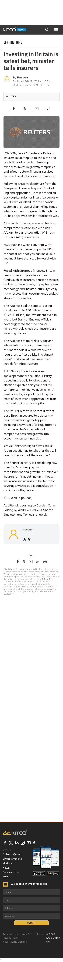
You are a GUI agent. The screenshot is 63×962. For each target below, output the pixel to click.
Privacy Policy (10, 937)
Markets (7, 863)
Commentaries (11, 872)
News (6, 867)
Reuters (23, 77)
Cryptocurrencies (12, 858)
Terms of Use (10, 934)
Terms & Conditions (31, 934)
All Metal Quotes (12, 854)
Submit (31, 922)
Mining (6, 876)
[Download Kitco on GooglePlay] (53, 873)
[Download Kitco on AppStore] (39, 873)
